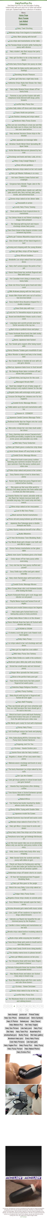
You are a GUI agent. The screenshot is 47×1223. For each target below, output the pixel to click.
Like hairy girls (32, 1042)
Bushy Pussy (23, 1035)
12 (42, 1006)
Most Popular (23, 18)
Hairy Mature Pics (16, 1025)
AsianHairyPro (35, 1031)
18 (27, 1010)
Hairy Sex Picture (12, 1028)
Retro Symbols (37, 1018)
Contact (25, 1217)
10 (33, 1006)
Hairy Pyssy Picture (14, 1049)
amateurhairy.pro (10, 1035)
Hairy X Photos (12, 1021)
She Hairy (10, 1031)
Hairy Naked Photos (32, 1049)
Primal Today (34, 1014)
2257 (21, 1217)
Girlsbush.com (24, 1018)
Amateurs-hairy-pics (15, 1038)
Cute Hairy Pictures (17, 1042)
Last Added (23, 21)
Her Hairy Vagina (31, 1025)
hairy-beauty (12, 1014)
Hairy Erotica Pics (23, 1052)
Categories (23, 24)
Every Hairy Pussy (32, 1038)
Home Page (23, 15)
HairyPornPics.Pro (23, 3)
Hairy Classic (35, 1021)
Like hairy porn (26, 1028)
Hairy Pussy (38, 1045)
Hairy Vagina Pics (10, 1045)
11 (38, 1006)
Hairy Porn (38, 1028)
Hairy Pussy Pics (25, 1045)
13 (20, 1010)
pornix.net (23, 1014)
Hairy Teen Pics (22, 1031)
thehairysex (24, 1021)
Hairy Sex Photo (10, 1018)
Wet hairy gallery (36, 1035)
